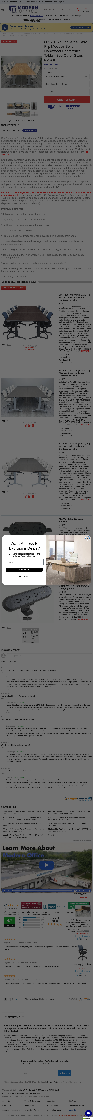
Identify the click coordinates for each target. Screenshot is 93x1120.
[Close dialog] (88, 538)
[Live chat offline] (88, 1113)
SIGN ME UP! (24, 570)
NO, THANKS (24, 576)
